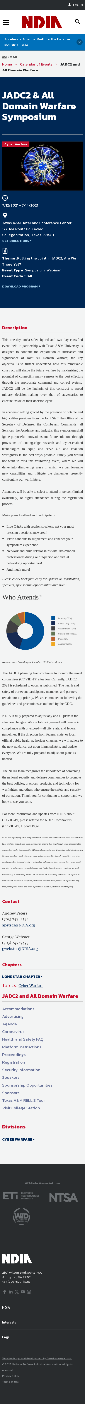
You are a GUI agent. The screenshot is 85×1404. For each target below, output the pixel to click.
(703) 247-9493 (15, 943)
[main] (42, 620)
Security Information (21, 1070)
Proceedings (14, 1054)
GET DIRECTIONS (15, 240)
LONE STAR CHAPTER (21, 976)
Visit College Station (21, 1108)
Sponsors (11, 1093)
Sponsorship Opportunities (27, 1085)
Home (7, 64)
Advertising (13, 1016)
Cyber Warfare (31, 986)
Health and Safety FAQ (23, 1039)
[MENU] (6, 22)
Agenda (9, 1024)
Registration (13, 1062)
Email (12, 57)
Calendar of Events (36, 64)
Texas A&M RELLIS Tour (23, 1100)
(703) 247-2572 (15, 919)
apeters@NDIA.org (18, 925)
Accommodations (18, 1009)
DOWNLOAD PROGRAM (20, 286)
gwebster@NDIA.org (20, 949)
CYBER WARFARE (17, 1139)
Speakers (10, 1077)
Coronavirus (13, 1031)
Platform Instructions (21, 1047)
